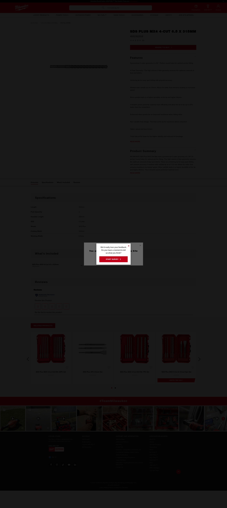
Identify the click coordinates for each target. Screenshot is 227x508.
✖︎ (129, 245)
